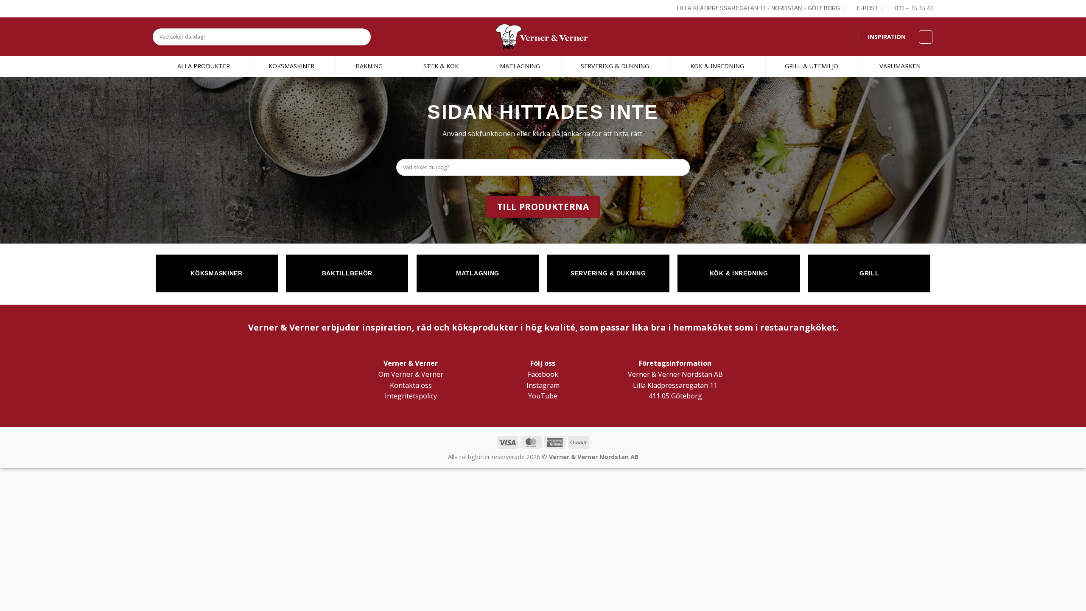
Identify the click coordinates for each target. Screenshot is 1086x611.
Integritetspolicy (411, 396)
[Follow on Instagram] (167, 8)
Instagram (543, 385)
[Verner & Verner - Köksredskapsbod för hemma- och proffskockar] (543, 37)
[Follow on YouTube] (187, 8)
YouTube (542, 396)
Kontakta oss (411, 385)
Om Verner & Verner (410, 374)
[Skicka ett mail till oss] (177, 8)
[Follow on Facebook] (157, 8)
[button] (925, 37)
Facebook (543, 374)
